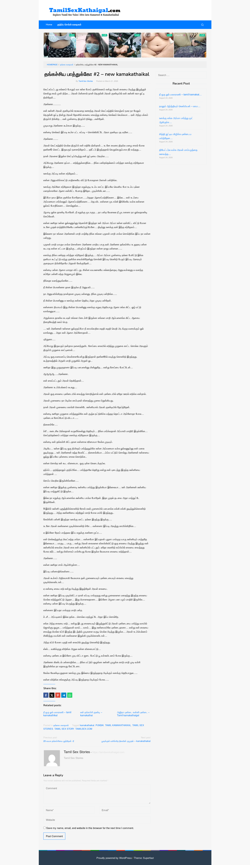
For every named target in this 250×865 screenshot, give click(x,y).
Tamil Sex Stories (77, 751)
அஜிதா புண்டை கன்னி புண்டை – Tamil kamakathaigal (133, 713)
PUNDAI (100, 725)
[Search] (202, 24)
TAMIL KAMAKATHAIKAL (118, 725)
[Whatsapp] (69, 695)
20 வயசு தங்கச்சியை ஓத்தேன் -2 (58, 739)
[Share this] (45, 695)
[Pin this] (57, 695)
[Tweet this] (51, 695)
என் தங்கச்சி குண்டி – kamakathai (91, 713)
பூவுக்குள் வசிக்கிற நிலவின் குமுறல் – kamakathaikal (126, 739)
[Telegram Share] (63, 695)
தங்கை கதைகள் (61, 725)
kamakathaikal (87, 725)
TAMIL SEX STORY (64, 728)
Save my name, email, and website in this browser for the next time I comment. (90, 828)
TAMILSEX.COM (83, 728)
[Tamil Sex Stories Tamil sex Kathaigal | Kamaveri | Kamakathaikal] (85, 10)
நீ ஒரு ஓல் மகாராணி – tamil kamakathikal (57, 713)
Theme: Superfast (144, 858)
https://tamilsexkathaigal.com (108, 752)
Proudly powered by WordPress (114, 858)
